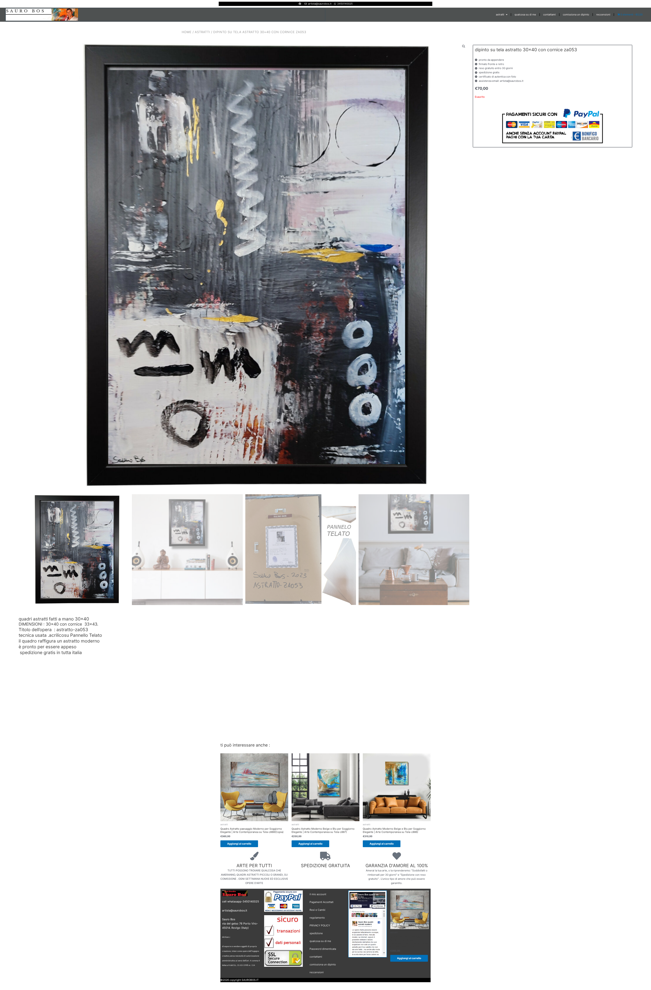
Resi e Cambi (317, 909)
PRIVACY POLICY (320, 925)
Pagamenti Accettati (321, 902)
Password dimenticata (323, 948)
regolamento (317, 917)
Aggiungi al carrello (239, 843)
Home (187, 32)
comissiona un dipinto (576, 14)
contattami (549, 14)
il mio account (318, 894)
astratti (500, 14)
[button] (464, 46)
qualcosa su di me (525, 14)
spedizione (316, 933)
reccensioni (603, 14)
